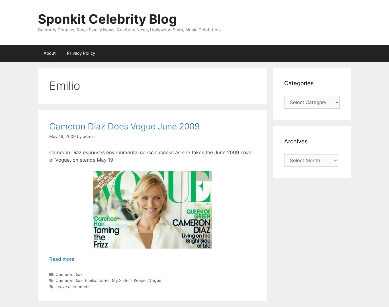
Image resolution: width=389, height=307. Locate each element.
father (104, 280)
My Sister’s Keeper (129, 280)
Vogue (155, 280)
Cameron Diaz (69, 274)
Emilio (90, 280)
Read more (61, 259)
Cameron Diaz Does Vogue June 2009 (124, 126)
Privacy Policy (81, 53)
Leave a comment (73, 286)
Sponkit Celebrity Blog (107, 19)
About (50, 53)
